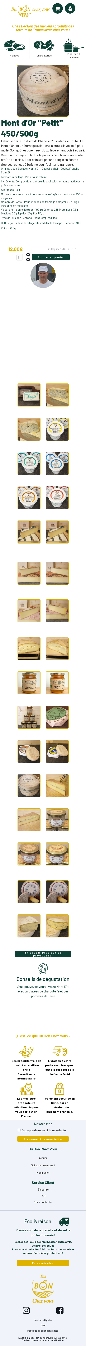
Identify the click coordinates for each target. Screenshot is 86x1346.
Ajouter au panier (51, 257)
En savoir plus (43, 1262)
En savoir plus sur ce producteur (43, 954)
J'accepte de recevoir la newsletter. (44, 1130)
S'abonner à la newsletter (43, 1139)
